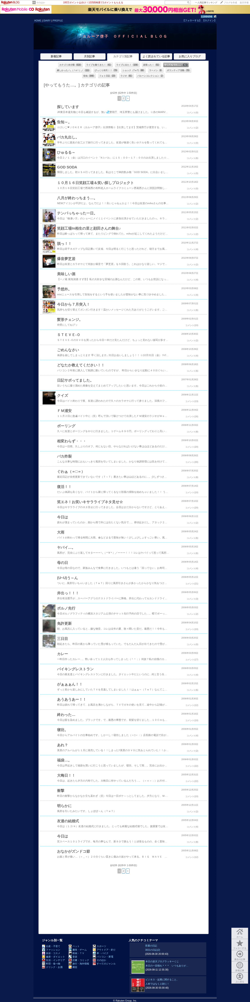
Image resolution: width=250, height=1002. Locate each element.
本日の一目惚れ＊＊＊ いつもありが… (166, 965)
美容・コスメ (53, 953)
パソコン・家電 (105, 956)
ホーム (239, 937)
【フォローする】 (192, 20)
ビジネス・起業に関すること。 (162, 979)
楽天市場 (244, 2)
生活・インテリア (55, 960)
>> (206, 2)
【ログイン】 (209, 20)
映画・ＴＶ (78, 953)
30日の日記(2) (152, 950)
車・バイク (103, 953)
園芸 (74, 967)
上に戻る (239, 981)
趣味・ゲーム (79, 949)
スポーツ (101, 946)
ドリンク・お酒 (54, 967)
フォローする (239, 948)
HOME (37, 20)
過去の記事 (239, 959)
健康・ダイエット (55, 956)
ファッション (53, 949)
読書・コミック (80, 960)
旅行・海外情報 (80, 963)
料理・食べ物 (53, 963)
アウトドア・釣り (106, 949)
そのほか (40, 2)
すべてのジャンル (106, 963)
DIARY (47, 20)
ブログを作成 (230, 2)
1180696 (206, 16)
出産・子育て (53, 946)
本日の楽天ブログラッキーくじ (162, 961)
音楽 (74, 956)
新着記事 (239, 970)
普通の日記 (151, 945)
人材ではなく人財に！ (157, 983)
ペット (76, 946)
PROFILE (58, 20)
